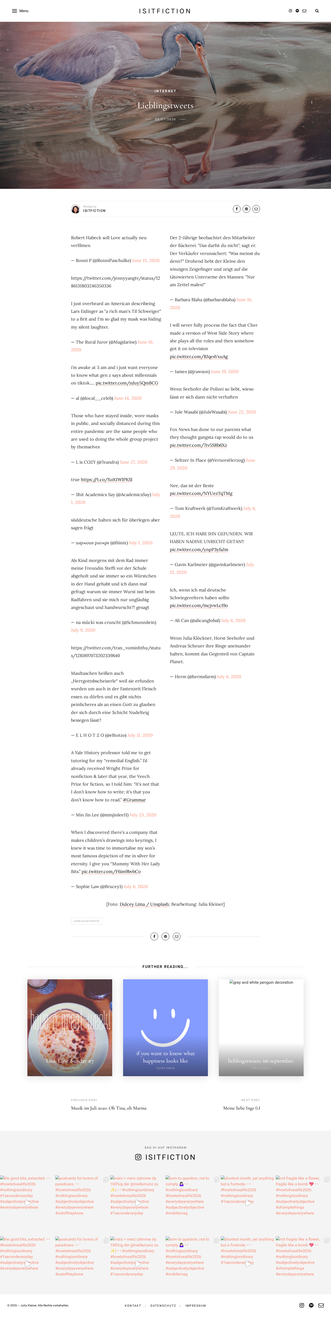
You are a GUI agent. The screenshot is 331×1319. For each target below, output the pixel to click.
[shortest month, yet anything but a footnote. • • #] (248, 1203)
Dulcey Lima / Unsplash (144, 904)
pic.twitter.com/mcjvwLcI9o (199, 605)
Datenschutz (163, 1306)
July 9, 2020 (83, 630)
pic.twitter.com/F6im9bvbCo (111, 871)
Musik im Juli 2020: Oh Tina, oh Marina (108, 1108)
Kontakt (133, 1306)
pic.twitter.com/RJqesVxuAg (199, 356)
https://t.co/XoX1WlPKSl (106, 479)
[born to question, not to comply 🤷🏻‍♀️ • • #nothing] (193, 1203)
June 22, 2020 (242, 412)
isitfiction (165, 11)
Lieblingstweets (87, 921)
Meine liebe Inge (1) (241, 1108)
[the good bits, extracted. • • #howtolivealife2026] (27, 1203)
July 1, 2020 (140, 542)
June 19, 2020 (224, 371)
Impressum (195, 1306)
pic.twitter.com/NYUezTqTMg (201, 493)
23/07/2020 (165, 119)
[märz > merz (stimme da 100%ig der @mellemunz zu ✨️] (138, 1203)
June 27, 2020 (133, 462)
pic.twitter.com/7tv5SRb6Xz (198, 445)
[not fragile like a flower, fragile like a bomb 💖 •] (303, 1203)
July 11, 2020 (140, 735)
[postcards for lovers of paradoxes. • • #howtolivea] (82, 1203)
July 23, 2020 (143, 815)
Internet (166, 91)
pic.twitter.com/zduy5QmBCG (127, 383)
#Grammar (134, 800)
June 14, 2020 (128, 398)
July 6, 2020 (136, 886)
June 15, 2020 (145, 260)
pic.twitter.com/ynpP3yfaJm (199, 549)
